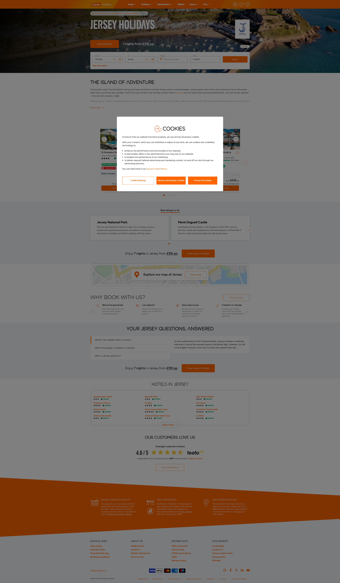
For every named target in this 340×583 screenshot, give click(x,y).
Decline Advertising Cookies (171, 180)
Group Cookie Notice (157, 169)
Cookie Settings (138, 180)
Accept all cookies (202, 180)
